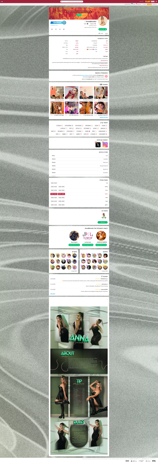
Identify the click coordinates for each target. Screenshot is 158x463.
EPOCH (137, 458)
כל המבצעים (139, 4)
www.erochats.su (144, 458)
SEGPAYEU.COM (132, 458)
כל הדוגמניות (155, 4)
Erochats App (127, 4)
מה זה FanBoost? (54, 25)
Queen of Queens (85, 75)
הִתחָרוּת (134, 4)
